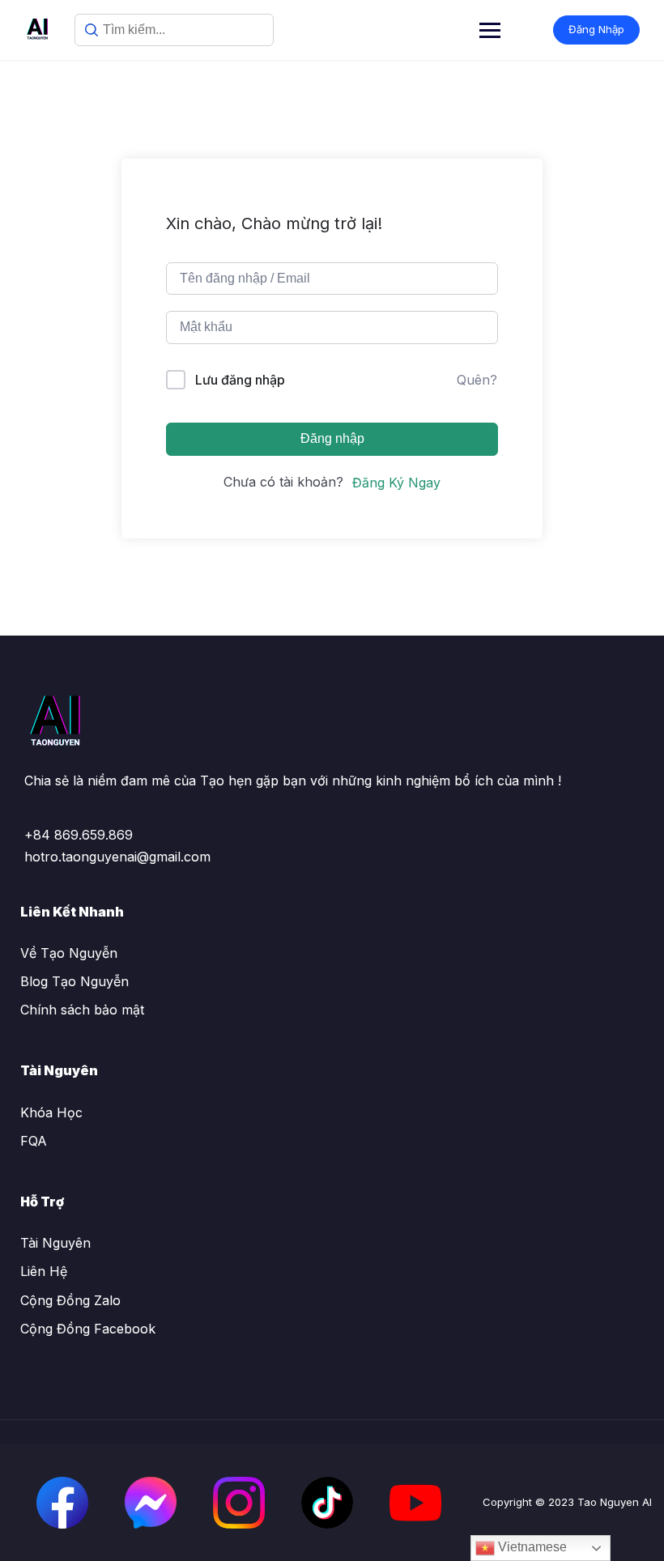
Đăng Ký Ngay (396, 482)
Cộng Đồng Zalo (70, 1300)
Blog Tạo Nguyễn (74, 981)
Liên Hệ (43, 1271)
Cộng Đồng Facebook (87, 1329)
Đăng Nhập (596, 29)
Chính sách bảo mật (82, 1010)
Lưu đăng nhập (240, 380)
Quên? (477, 380)
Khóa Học (51, 1112)
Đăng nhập (332, 438)
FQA (33, 1141)
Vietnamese (531, 1547)
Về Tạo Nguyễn (68, 953)
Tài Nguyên (55, 1243)
